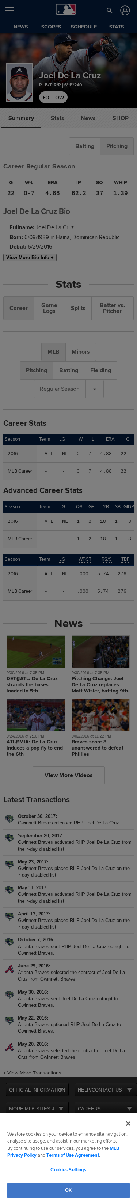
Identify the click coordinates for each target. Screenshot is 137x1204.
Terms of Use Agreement (72, 1155)
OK (68, 1190)
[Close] (128, 1124)
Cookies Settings (68, 1170)
